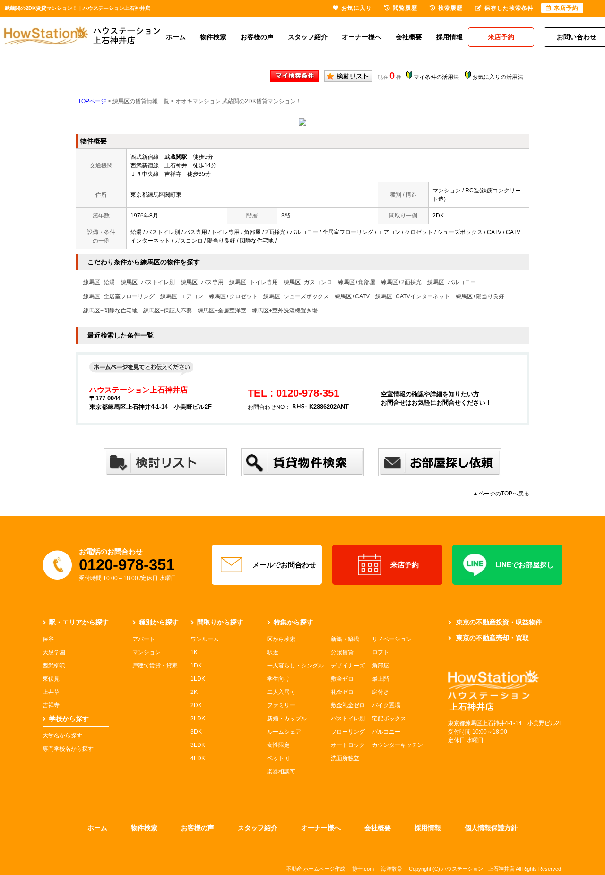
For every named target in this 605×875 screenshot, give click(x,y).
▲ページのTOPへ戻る (501, 493)
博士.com (363, 869)
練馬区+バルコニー (451, 282)
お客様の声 (257, 37)
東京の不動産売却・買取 (492, 637)
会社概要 (409, 37)
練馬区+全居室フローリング (119, 296)
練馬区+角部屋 (356, 282)
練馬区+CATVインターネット (412, 296)
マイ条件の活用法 (436, 77)
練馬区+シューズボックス (296, 296)
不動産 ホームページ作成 (315, 869)
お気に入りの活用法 (497, 77)
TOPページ (92, 101)
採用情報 (449, 37)
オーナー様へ (361, 37)
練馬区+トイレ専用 (253, 282)
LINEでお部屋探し (524, 565)
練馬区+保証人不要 (167, 310)
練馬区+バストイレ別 (148, 282)
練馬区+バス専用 (202, 282)
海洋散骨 (391, 869)
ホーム (176, 37)
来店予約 (404, 565)
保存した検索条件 (509, 8)
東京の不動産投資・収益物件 (499, 622)
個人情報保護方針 (491, 828)
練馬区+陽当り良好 (480, 296)
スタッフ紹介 (308, 37)
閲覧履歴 (405, 8)
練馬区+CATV (352, 296)
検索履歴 (450, 8)
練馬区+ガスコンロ (308, 282)
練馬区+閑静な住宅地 (110, 310)
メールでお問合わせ (284, 565)
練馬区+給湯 (99, 282)
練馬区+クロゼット (233, 296)
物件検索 (213, 37)
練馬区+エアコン (181, 296)
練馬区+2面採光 (401, 282)
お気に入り (356, 8)
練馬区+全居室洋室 (222, 310)
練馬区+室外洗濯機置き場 (285, 310)
